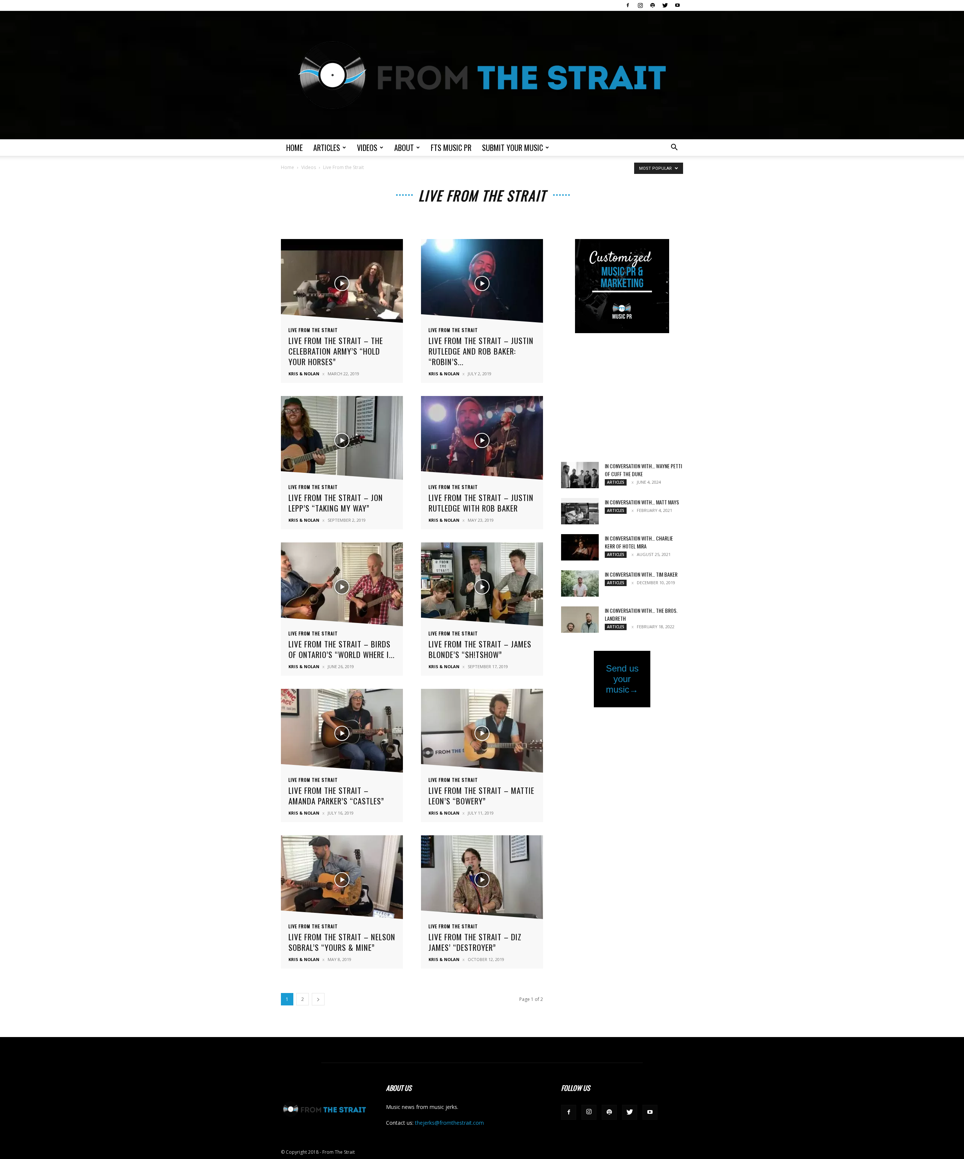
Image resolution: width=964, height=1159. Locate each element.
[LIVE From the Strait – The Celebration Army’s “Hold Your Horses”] (342, 283)
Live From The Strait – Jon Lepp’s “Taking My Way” (335, 503)
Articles (326, 147)
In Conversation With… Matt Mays (642, 502)
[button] (674, 148)
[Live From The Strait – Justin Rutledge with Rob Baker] (482, 440)
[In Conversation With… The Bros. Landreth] (580, 619)
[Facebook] (627, 5)
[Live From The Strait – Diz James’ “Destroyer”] (482, 879)
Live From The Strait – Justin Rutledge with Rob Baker (481, 503)
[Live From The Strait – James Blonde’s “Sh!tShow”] (482, 586)
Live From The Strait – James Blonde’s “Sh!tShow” (480, 649)
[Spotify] (652, 5)
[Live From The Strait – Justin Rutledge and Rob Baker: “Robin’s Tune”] (482, 283)
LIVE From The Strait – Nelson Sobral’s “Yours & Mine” (341, 942)
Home (294, 147)
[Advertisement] (622, 398)
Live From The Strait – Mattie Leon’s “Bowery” (481, 795)
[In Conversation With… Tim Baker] (580, 583)
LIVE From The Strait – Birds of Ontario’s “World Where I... (341, 649)
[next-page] (318, 999)
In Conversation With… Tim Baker (641, 574)
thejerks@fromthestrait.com (449, 1122)
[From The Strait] (482, 75)
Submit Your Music (512, 147)
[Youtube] (677, 5)
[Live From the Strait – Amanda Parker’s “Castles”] (342, 733)
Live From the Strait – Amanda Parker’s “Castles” (336, 795)
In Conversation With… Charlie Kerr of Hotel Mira (639, 542)
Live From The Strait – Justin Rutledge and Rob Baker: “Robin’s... (481, 351)
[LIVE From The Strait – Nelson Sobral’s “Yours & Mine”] (342, 879)
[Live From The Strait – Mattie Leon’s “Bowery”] (482, 733)
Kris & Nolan (303, 373)
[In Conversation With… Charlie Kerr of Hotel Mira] (580, 547)
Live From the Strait (313, 330)
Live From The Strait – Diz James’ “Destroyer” (475, 942)
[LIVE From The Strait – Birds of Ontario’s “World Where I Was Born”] (342, 586)
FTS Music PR (451, 147)
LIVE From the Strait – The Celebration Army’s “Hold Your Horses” (335, 351)
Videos (367, 147)
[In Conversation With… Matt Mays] (580, 511)
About (404, 147)
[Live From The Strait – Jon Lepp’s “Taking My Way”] (342, 440)
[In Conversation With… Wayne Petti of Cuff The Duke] (580, 475)
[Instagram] (640, 5)
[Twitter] (665, 5)
